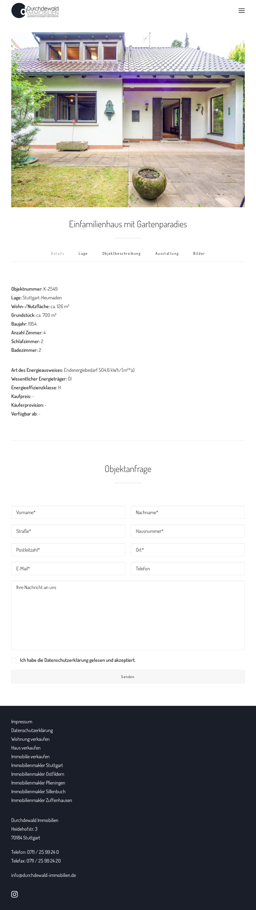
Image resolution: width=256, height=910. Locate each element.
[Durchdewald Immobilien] (35, 10)
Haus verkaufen (26, 748)
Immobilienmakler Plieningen (38, 783)
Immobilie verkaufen (30, 756)
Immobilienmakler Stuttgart (37, 765)
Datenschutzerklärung (32, 730)
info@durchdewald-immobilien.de (43, 875)
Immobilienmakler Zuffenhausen (41, 800)
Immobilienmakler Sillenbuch (38, 791)
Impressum (21, 721)
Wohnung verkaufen (30, 739)
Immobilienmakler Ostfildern (37, 774)
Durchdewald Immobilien (34, 820)
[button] (241, 10)
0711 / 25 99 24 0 (43, 852)
